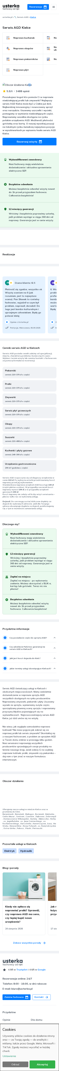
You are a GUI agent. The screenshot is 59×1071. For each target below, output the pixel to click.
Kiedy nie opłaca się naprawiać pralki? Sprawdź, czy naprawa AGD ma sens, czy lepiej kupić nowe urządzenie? (22, 914)
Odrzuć (15, 1064)
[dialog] (29, 1047)
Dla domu (36, 1019)
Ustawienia (9, 1056)
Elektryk (9, 850)
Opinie (6, 1019)
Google (41, 969)
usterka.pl (7, 17)
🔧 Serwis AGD (21, 17)
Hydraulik (26, 850)
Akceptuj (42, 1064)
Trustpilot (22, 969)
